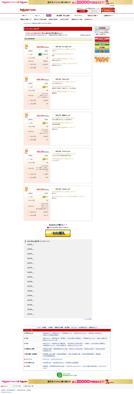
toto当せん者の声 (64, 19)
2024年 (29, 254)
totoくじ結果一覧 (61, 345)
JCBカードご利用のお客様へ (51, 335)
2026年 (29, 244)
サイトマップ (102, 366)
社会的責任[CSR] (21, 390)
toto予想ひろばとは (58, 362)
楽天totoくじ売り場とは (95, 333)
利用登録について (67, 333)
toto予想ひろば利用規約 (72, 362)
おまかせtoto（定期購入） (99, 343)
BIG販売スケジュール (89, 338)
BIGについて (46, 338)
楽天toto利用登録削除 (88, 354)
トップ (38, 327)
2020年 (29, 272)
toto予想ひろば (83, 327)
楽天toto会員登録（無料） (56, 227)
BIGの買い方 (55, 338)
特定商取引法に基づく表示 (57, 366)
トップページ (27, 23)
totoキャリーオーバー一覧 (75, 345)
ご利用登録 (82, 11)
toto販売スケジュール (49, 345)
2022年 (29, 263)
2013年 (29, 305)
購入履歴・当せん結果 (63, 15)
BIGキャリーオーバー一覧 (50, 340)
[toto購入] (57, 233)
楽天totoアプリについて (80, 333)
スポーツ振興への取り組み (90, 366)
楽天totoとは (46, 333)
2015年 (29, 295)
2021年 (29, 267)
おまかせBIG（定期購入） (75, 338)
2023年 (29, 258)
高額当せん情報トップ (26, 19)
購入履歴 (67, 327)
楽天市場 (112, 5)
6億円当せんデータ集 (76, 19)
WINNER (48, 15)
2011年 (29, 314)
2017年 (29, 286)
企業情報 (3, 390)
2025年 (29, 249)
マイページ (94, 11)
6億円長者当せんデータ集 (60, 348)
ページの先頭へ (88, 318)
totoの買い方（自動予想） (59, 343)
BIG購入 (44, 327)
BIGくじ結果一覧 (102, 338)
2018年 (29, 281)
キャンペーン (78, 15)
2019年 (29, 277)
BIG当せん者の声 (53, 19)
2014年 (29, 300)
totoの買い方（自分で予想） (75, 343)
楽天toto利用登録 (61, 354)
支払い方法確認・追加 (74, 354)
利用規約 (45, 366)
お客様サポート (108, 15)
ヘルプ (98, 8)
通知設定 (98, 354)
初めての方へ (80, 8)
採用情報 (29, 390)
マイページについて (56, 359)
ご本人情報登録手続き (89, 8)
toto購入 (50, 327)
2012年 (29, 309)
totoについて (46, 343)
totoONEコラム (88, 19)
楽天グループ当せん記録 (40, 19)
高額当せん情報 (36, 23)
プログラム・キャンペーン (73, 366)
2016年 (29, 291)
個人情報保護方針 (11, 390)
